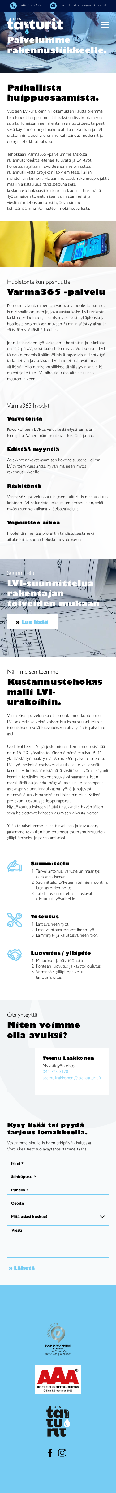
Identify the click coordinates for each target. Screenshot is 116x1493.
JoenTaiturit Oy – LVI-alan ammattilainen (35, 26)
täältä (82, 1149)
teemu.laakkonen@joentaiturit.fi (82, 5)
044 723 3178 (30, 5)
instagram (62, 1453)
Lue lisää (35, 621)
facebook (50, 1453)
